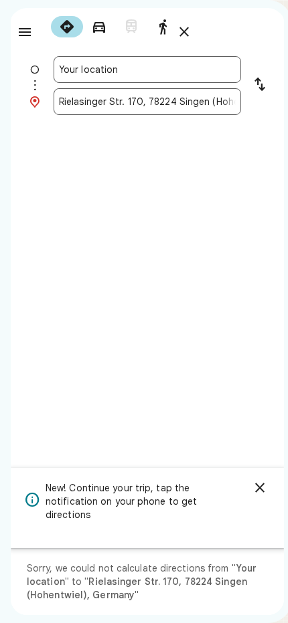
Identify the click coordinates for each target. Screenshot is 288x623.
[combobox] (147, 69)
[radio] (67, 26)
